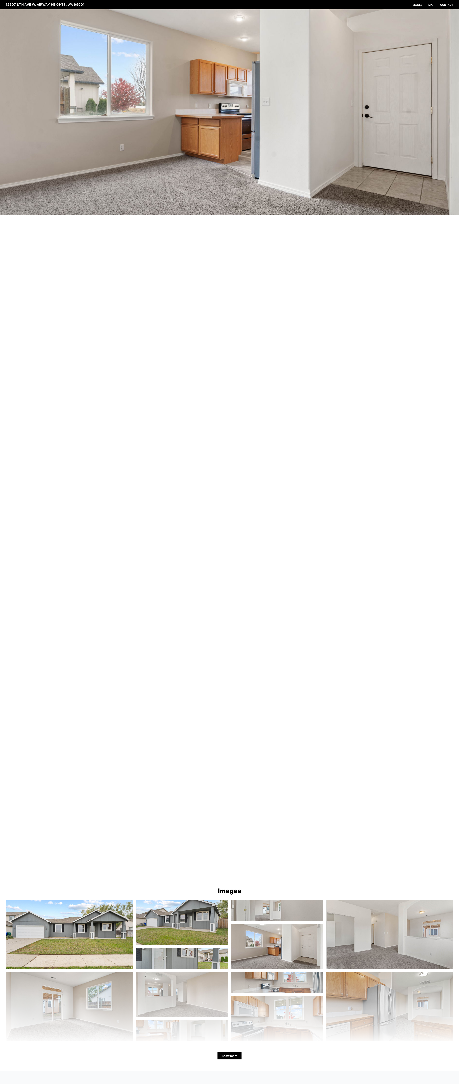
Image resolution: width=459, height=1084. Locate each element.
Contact (446, 4)
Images (417, 4)
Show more (229, 1056)
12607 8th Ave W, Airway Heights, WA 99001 (45, 4)
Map (431, 4)
